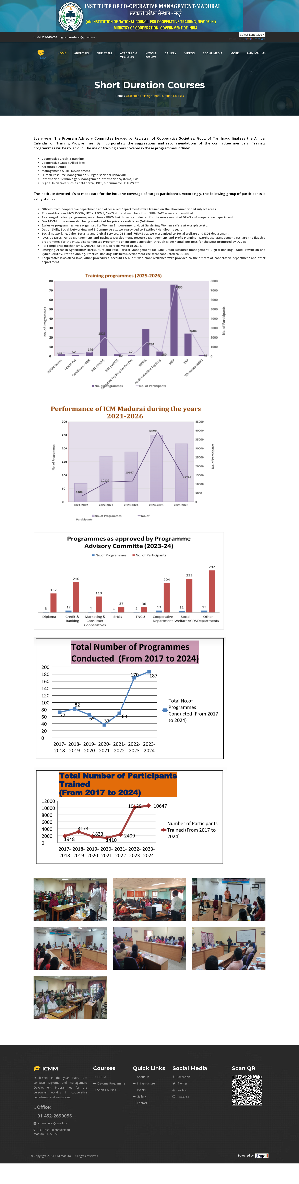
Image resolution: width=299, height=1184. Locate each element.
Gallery (141, 1096)
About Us (143, 1077)
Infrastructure (146, 1083)
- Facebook (182, 1077)
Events (141, 1090)
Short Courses (106, 1090)
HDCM (101, 1077)
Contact (142, 1103)
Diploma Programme (111, 1083)
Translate (259, 39)
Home (62, 53)
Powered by (246, 1156)
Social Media (212, 53)
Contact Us (256, 53)
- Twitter (181, 1083)
